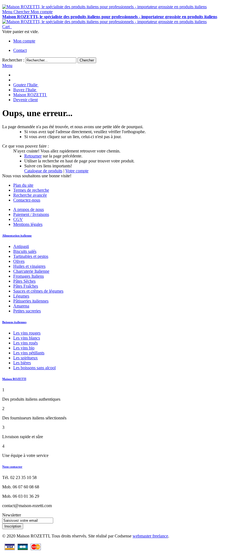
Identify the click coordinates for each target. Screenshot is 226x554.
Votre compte (76, 170)
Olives (19, 261)
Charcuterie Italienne (31, 271)
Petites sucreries (27, 311)
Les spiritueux (25, 357)
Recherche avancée (30, 195)
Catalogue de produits (43, 170)
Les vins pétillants (28, 352)
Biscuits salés (24, 251)
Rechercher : (13, 60)
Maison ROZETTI (14, 379)
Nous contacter (12, 466)
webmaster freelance (150, 536)
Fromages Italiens (28, 276)
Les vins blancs (26, 338)
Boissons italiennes (14, 322)
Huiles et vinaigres (29, 266)
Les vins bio (23, 348)
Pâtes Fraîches (25, 286)
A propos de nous (28, 209)
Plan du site (23, 185)
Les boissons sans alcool (34, 367)
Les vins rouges (27, 333)
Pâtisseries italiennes (31, 301)
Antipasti (21, 246)
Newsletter (11, 515)
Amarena (21, 306)
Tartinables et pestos (30, 256)
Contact (20, 50)
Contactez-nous (26, 200)
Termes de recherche (31, 190)
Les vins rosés (25, 343)
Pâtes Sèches (24, 281)
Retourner (33, 156)
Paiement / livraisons (31, 214)
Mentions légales (27, 224)
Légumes (21, 296)
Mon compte (24, 41)
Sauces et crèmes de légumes (38, 291)
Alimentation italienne (17, 235)
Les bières (22, 362)
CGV (18, 219)
